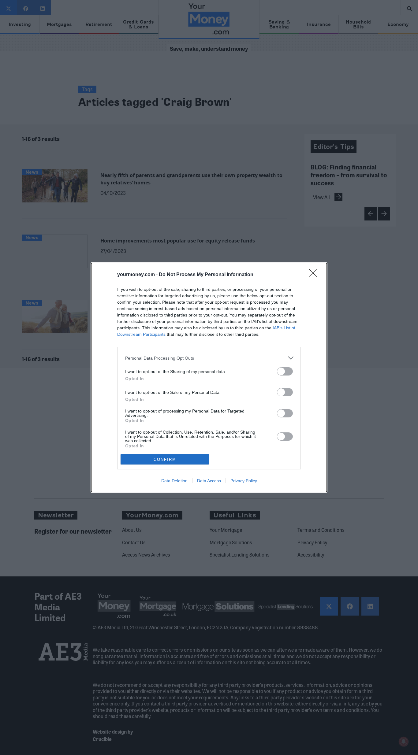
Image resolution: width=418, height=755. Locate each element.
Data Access (209, 480)
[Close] (315, 275)
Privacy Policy (243, 480)
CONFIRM (165, 459)
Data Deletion (174, 480)
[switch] (285, 371)
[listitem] (209, 358)
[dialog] (209, 377)
